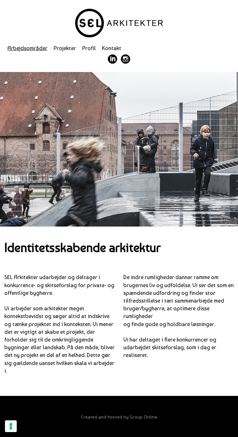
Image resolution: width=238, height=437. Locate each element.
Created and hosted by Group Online (119, 417)
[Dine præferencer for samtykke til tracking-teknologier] (11, 426)
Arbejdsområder (27, 48)
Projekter (65, 48)
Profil (89, 48)
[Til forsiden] (119, 23)
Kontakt (111, 48)
